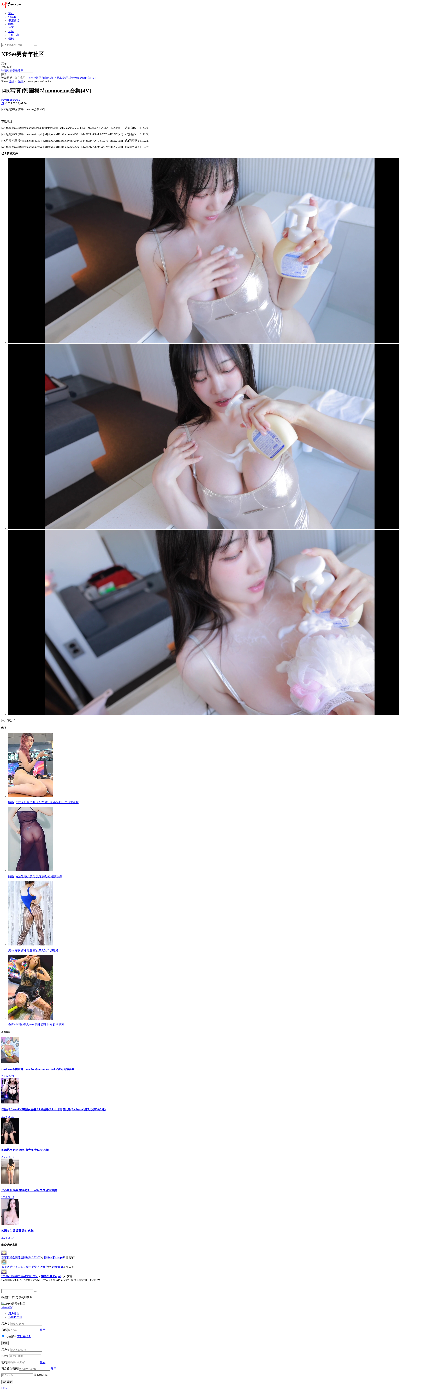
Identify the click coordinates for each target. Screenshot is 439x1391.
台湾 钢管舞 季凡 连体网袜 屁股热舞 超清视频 (36, 1024)
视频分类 (13, 20)
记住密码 (10, 1336)
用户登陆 (13, 1313)
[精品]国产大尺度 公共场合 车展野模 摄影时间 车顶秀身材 (43, 802)
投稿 (11, 38)
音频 (11, 31)
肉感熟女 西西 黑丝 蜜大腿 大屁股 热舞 (25, 1149)
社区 (11, 27)
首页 (11, 13)
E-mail (5, 1355)
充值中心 (13, 34)
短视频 (12, 16)
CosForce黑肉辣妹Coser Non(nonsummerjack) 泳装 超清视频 (37, 1069)
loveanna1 (57, 1266)
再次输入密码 (9, 1368)
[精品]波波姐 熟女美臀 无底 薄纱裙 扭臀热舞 (35, 876)
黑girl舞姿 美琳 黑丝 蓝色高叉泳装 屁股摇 (33, 950)
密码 (4, 1329)
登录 (15, 70)
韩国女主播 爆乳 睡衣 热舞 (17, 1230)
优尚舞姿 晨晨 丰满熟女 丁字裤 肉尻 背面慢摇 (29, 1190)
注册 (20, 70)
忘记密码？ (24, 1336)
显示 (42, 1329)
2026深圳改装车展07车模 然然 (19, 1276)
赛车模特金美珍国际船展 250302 (20, 1257)
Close (4, 1388)
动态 (9, 70)
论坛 (4, 70)
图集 (11, 24)
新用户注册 (15, 1317)
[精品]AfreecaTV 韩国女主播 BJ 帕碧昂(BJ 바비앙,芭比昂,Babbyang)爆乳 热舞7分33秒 (53, 1109)
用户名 (5, 1323)
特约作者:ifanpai (10, 99)
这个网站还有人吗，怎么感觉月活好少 (24, 1266)
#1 (2, 103)
